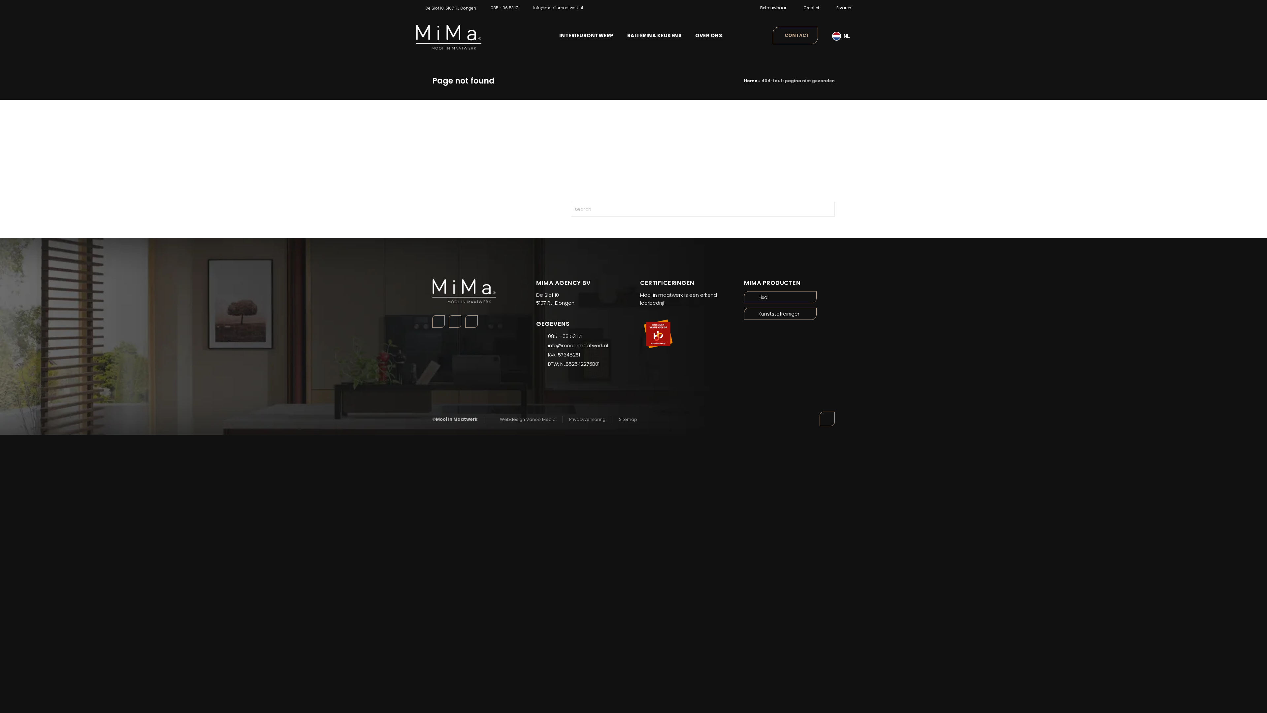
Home (750, 81)
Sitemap (628, 419)
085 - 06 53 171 (505, 8)
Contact (797, 35)
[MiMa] (448, 32)
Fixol (763, 297)
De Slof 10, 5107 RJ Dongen (450, 8)
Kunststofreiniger (779, 313)
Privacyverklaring (587, 419)
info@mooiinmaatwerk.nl (558, 8)
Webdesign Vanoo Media (528, 419)
